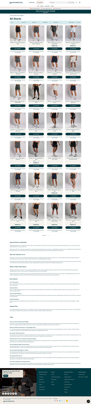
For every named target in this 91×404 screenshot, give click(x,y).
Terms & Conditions (68, 384)
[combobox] (62, 2)
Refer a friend (83, 376)
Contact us (41, 376)
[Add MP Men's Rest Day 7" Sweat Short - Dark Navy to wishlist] (24, 174)
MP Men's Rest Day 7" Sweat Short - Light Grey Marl (73, 73)
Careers (65, 392)
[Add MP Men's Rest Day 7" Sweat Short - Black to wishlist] (43, 114)
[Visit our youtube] (11, 394)
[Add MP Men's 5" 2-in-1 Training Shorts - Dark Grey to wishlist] (24, 114)
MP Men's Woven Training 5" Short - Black (36, 221)
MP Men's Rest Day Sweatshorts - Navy (55, 190)
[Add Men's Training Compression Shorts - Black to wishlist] (43, 85)
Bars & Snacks (54, 379)
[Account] (76, 2)
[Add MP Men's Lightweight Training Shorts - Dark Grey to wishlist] (43, 27)
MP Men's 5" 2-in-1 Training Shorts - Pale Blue (73, 43)
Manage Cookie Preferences (8, 386)
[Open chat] (16, 394)
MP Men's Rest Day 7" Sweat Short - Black (36, 130)
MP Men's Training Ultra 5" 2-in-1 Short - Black (54, 159)
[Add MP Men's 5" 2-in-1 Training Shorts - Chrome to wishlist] (61, 85)
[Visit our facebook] (6, 394)
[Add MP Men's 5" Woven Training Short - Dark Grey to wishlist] (43, 57)
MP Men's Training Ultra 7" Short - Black (73, 130)
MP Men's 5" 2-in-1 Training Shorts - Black (36, 190)
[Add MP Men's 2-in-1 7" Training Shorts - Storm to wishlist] (24, 204)
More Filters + (72, 22)
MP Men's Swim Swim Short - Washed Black (73, 190)
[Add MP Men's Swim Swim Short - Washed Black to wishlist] (80, 174)
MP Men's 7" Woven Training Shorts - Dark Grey (17, 73)
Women (41, 6)
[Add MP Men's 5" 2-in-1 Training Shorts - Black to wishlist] (43, 174)
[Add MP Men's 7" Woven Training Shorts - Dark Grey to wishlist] (24, 57)
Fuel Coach (71, 2)
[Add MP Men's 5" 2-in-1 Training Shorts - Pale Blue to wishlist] (80, 27)
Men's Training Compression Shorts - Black (36, 102)
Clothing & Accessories (55, 376)
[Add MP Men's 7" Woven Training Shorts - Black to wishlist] (24, 27)
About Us (66, 374)
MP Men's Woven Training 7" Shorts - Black (73, 221)
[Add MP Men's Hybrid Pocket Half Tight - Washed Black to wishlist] (24, 85)
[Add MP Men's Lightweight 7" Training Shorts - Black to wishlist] (61, 204)
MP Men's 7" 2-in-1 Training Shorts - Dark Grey (18, 159)
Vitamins (53, 384)
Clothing (14, 15)
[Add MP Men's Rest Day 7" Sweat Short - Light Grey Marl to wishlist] (80, 57)
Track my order (42, 389)
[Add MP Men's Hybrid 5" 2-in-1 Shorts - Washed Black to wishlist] (61, 27)
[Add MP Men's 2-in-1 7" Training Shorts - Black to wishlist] (43, 142)
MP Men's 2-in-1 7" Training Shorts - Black (36, 159)
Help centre (41, 379)
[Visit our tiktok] (8, 394)
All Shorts (22, 15)
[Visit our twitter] (13, 394)
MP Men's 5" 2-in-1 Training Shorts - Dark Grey (18, 130)
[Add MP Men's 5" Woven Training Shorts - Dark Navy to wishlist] (80, 85)
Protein (52, 374)
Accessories (47, 6)
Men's (18, 15)
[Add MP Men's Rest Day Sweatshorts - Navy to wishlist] (61, 174)
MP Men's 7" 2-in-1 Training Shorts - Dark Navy (55, 73)
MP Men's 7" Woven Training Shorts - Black (17, 43)
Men (38, 6)
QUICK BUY (18, 48)
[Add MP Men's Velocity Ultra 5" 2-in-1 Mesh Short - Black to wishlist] (80, 142)
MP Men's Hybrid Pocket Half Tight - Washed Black (18, 102)
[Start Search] (50, 2)
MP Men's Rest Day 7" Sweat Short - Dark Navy (18, 190)
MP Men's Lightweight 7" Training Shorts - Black (54, 221)
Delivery (40, 384)
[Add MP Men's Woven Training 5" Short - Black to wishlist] (43, 204)
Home (11, 15)
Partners (66, 389)
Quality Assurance (67, 376)
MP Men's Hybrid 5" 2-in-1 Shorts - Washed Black (55, 43)
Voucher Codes (81, 374)
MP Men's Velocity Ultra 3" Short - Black (55, 130)
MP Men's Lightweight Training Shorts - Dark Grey (36, 43)
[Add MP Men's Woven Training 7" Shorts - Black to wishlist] (80, 204)
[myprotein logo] (16, 2)
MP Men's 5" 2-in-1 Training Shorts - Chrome (55, 102)
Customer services (42, 374)
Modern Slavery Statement (69, 379)
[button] (88, 401)
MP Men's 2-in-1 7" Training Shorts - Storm (18, 221)
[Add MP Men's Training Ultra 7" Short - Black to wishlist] (80, 114)
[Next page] (48, 235)
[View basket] (79, 2)
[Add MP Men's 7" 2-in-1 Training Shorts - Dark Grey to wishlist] (24, 142)
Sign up (5, 375)
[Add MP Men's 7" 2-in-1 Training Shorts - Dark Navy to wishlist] (61, 57)
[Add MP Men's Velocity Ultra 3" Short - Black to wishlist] (61, 114)
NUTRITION (31, 2)
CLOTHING (39, 2)
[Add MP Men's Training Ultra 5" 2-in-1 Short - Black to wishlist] (61, 142)
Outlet (52, 6)
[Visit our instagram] (3, 394)
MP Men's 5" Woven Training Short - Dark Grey (36, 73)
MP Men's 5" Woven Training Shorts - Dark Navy (73, 102)
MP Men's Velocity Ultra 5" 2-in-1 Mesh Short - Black (73, 159)
